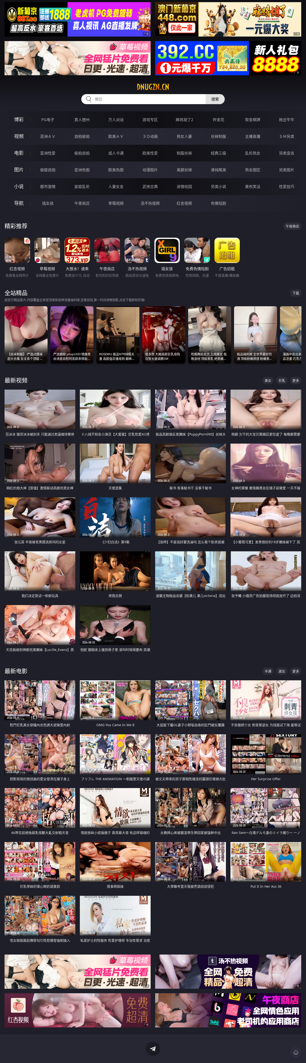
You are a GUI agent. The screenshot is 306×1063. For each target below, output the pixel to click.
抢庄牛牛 (286, 119)
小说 (19, 186)
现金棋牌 (252, 119)
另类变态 (286, 153)
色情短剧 (218, 203)
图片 (19, 169)
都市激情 (47, 186)
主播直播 (252, 136)
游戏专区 (150, 119)
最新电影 (16, 671)
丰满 (268, 671)
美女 (268, 380)
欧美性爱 (150, 153)
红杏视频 (184, 203)
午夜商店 (82, 203)
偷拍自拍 (82, 153)
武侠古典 (150, 186)
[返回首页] (295, 1052)
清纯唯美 (218, 169)
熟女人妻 (184, 136)
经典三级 (218, 153)
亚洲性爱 (47, 153)
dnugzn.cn (153, 87)
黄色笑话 (252, 186)
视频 (19, 136)
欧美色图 (116, 169)
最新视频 (16, 380)
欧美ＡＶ (116, 136)
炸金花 (218, 119)
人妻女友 (116, 186)
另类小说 (218, 186)
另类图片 (286, 169)
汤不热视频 (150, 203)
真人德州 (82, 119)
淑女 (282, 671)
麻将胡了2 (184, 119)
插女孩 (48, 203)
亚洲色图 (82, 169)
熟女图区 (252, 169)
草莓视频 (116, 203)
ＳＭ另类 (286, 136)
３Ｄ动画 (150, 136)
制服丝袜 (184, 153)
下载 (295, 293)
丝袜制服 (218, 136)
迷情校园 (184, 186)
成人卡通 (116, 153)
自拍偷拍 (82, 136)
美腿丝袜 (184, 169)
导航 (19, 203)
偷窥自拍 (47, 169)
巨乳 (282, 380)
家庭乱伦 (82, 186)
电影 (19, 153)
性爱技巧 (286, 186)
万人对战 (116, 119)
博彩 (19, 119)
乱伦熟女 (252, 153)
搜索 (215, 99)
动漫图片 (150, 169)
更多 (295, 380)
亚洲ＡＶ (47, 136)
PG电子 (47, 119)
